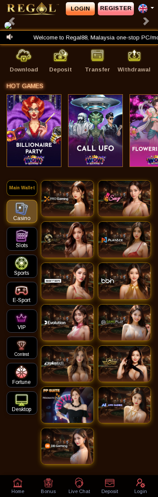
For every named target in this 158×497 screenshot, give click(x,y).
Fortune (21, 382)
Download (24, 69)
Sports (21, 273)
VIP (22, 327)
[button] (12, 21)
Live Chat (79, 491)
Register (116, 8)
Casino (21, 218)
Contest (21, 354)
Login (80, 8)
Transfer (97, 69)
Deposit (60, 69)
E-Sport (21, 300)
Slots (22, 245)
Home (17, 491)
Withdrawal (134, 69)
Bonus (48, 491)
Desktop (21, 409)
